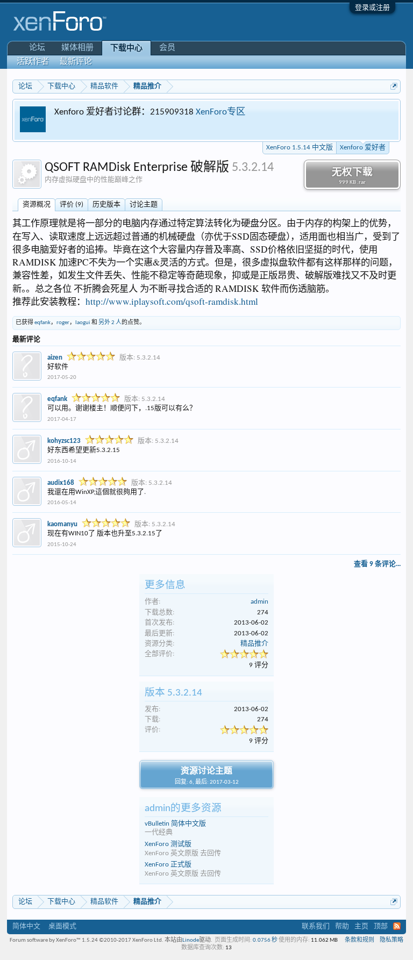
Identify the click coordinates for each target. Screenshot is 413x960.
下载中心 (126, 49)
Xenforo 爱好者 (363, 147)
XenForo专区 (220, 112)
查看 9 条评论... (377, 564)
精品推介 (254, 643)
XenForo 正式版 (168, 864)
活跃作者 (33, 62)
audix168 (60, 482)
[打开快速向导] (393, 86)
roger (62, 323)
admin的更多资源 (183, 809)
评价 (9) (71, 204)
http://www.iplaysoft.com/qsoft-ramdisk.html (172, 301)
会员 (167, 48)
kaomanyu (62, 524)
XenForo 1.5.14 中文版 (299, 147)
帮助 (342, 926)
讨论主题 (144, 204)
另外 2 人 (110, 323)
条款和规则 (359, 940)
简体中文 (26, 926)
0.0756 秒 (265, 940)
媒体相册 (77, 48)
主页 (361, 926)
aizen (54, 357)
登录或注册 (372, 7)
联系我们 (316, 926)
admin (259, 601)
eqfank (42, 323)
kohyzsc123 (64, 441)
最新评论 (76, 62)
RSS (397, 926)
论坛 (37, 48)
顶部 (381, 926)
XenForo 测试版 (168, 844)
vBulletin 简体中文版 (175, 823)
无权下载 (352, 176)
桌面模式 (62, 926)
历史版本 (106, 204)
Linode (190, 940)
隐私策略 (391, 940)
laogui (82, 323)
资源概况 (37, 204)
